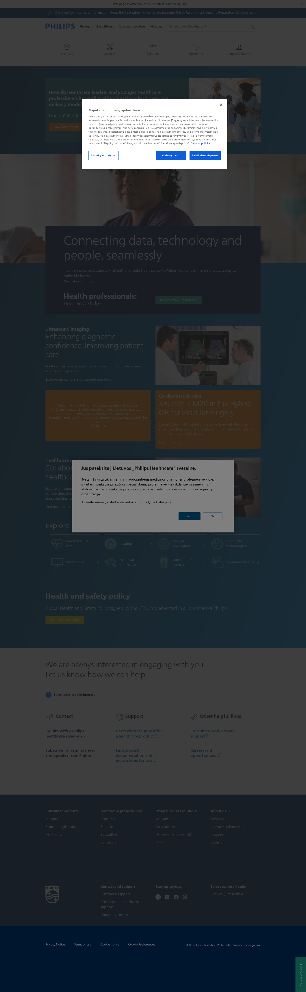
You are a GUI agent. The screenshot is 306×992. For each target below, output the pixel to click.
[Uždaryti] (221, 105)
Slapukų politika (200, 143)
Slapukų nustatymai (103, 155)
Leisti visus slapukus (205, 155)
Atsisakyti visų (171, 155)
